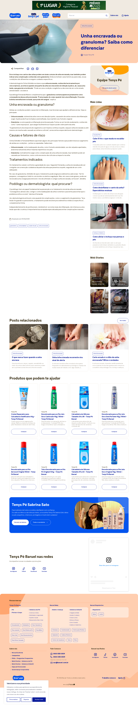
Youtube (44, 571)
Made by (64, 684)
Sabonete (55, 635)
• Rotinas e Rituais (74, 620)
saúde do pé (32, 225)
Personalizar (13, 699)
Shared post (106, 588)
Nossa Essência (17, 652)
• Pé (12, 609)
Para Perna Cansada (17, 640)
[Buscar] (107, 16)
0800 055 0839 (59, 657)
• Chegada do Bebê (74, 613)
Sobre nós (114, 15)
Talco (69, 640)
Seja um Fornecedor (19, 667)
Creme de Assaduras (58, 640)
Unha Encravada (87, 26)
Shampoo (55, 630)
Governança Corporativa (20, 669)
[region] (26, 692)
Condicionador (65, 630)
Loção (101, 614)
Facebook (34, 571)
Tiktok (24, 571)
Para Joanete (15, 630)
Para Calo (14, 635)
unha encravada (43, 225)
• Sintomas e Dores (34, 613)
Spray (94, 614)
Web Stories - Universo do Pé (22, 661)
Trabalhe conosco (109, 678)
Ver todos (123, 320)
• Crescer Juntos (73, 617)
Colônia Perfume (66, 635)
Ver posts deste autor (109, 88)
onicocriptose (22, 225)
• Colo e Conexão (73, 622)
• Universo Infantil (75, 609)
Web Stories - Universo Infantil (23, 664)
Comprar (23, 431)
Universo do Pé (13, 22)
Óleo (75, 640)
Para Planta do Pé (28, 630)
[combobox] (88, 15)
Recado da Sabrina (20, 522)
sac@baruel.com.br (60, 662)
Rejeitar (26, 699)
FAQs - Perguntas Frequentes (22, 658)
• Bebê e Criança (57, 609)
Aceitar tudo (39, 699)
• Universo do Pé (34, 609)
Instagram (13, 571)
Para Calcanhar (36, 625)
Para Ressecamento (26, 635)
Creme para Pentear (79, 630)
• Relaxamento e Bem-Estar (36, 620)
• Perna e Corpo (16, 612)
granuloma (13, 225)
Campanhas (16, 655)
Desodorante (15, 625)
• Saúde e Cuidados (74, 615)
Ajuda (126, 15)
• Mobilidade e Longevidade (36, 615)
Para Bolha (39, 630)
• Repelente (96, 609)
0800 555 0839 (59, 654)
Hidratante (26, 625)
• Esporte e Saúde (33, 617)
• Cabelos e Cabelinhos (75, 625)
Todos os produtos (39, 522)
